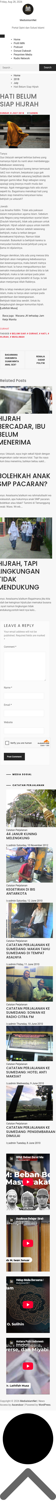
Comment (10, 646)
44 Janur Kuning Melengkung (21, 836)
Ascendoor (17, 1404)
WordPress (44, 1404)
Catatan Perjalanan (16, 830)
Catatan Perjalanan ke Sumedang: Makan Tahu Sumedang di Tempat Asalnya (28, 951)
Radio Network (22, 58)
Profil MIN (19, 43)
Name (8, 687)
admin (34, 113)
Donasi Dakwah (22, 50)
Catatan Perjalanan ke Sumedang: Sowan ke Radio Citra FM (28, 1012)
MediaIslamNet (28, 20)
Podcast (18, 47)
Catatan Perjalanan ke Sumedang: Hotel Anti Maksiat (28, 1072)
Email (8, 704)
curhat (33, 333)
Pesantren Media (23, 54)
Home (17, 39)
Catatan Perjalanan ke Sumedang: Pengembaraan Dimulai (30, 1131)
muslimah (18, 337)
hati (44, 333)
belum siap (19, 333)
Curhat (4, 328)
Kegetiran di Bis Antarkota (20, 891)
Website (8, 722)
